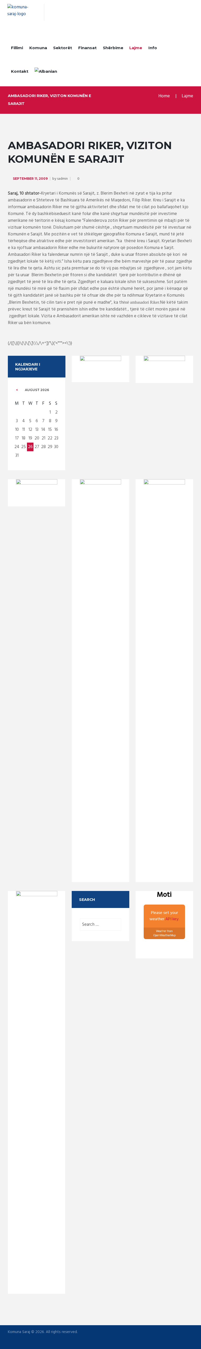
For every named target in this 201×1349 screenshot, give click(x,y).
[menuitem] (45, 72)
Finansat (87, 47)
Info (152, 47)
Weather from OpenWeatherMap (164, 933)
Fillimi (17, 47)
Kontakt (19, 71)
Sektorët (62, 47)
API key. (172, 919)
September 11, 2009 (30, 178)
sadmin (62, 179)
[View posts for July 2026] (17, 390)
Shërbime (113, 47)
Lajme (135, 47)
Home (164, 96)
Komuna (38, 47)
